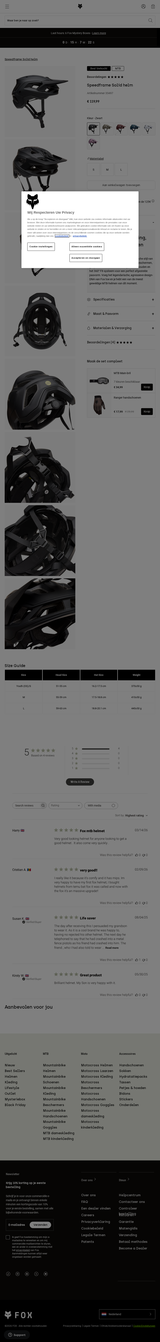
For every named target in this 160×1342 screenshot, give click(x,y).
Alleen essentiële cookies (87, 246)
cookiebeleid (62, 236)
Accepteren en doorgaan (86, 258)
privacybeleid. (80, 236)
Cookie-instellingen (41, 246)
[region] (80, 229)
